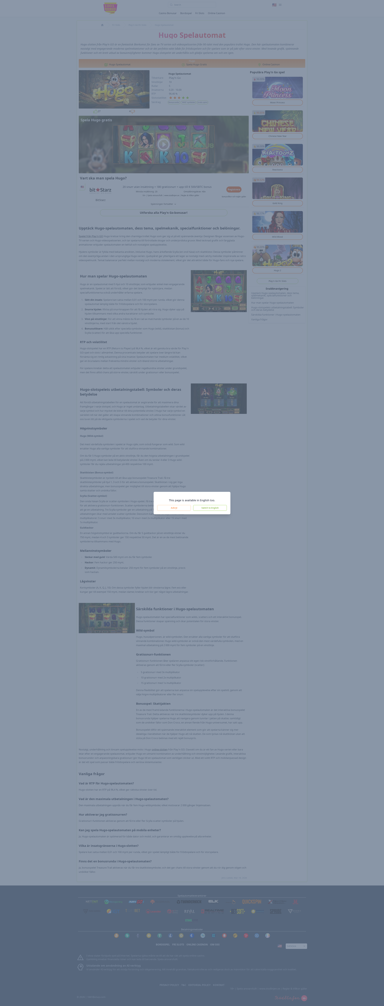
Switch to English (210, 507)
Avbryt (174, 507)
